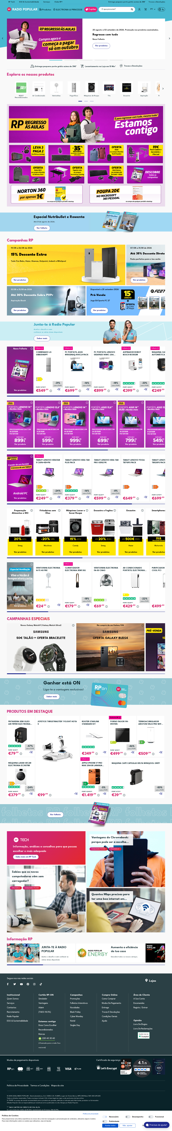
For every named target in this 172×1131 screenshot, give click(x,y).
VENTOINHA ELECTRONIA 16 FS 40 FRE (48, 569)
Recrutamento (13, 1012)
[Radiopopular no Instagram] (34, 985)
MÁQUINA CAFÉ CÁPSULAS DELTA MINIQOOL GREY (136, 763)
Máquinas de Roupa (91, 96)
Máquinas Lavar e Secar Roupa (75, 512)
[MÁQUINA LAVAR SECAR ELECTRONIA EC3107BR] (21, 776)
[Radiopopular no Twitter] (14, 985)
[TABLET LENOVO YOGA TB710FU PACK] (135, 472)
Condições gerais (109, 1017)
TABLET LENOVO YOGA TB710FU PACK (134, 461)
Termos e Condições (39, 1086)
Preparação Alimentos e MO (20, 512)
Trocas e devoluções (111, 1012)
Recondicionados (46, 1030)
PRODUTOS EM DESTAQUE (30, 712)
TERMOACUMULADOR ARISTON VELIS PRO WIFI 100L (150, 723)
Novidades (75, 1008)
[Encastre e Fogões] (103, 527)
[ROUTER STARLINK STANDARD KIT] (94, 735)
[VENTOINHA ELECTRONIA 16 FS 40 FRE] (48, 579)
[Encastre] (126, 87)
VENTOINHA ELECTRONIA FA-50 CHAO (106, 569)
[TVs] (109, 87)
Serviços (46, 2)
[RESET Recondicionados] (21, 87)
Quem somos (13, 999)
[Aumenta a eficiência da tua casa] (91, 952)
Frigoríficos (74, 96)
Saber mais (42, 338)
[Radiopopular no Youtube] (21, 985)
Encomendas (138, 1003)
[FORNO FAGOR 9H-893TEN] (122, 735)
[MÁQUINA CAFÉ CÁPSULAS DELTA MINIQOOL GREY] (136, 777)
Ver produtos (20, 280)
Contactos (11, 1008)
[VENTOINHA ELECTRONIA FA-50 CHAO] (106, 579)
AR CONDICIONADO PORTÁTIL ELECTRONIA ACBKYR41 (134, 569)
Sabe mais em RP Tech (26, 857)
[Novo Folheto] (20, 365)
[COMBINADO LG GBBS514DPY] (48, 364)
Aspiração (144, 96)
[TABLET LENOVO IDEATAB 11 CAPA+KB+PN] (48, 472)
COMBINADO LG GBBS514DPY (43, 353)
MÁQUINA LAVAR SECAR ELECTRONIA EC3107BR (19, 764)
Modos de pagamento (111, 1003)
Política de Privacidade (17, 1086)
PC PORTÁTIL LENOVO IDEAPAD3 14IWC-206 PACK (104, 353)
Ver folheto (42, 228)
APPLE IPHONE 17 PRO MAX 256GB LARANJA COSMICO (92, 764)
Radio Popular (13, 1017)
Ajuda (104, 1021)
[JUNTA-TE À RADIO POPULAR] (22, 952)
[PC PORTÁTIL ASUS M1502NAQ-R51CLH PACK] (77, 364)
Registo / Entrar (140, 1008)
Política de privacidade (90, 1114)
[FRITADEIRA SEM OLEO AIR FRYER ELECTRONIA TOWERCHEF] (21, 735)
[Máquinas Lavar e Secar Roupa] (75, 527)
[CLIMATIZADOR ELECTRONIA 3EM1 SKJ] (77, 579)
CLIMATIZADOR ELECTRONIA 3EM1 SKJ (75, 569)
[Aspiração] (144, 87)
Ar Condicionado (38, 96)
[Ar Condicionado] (38, 87)
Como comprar (109, 999)
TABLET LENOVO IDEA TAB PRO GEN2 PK (106, 461)
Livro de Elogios (140, 1024)
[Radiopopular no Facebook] (7, 985)
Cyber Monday (76, 1017)
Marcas (42, 1034)
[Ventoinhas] (56, 87)
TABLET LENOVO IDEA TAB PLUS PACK (77, 461)
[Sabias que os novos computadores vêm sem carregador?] (49, 902)
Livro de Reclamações (142, 1029)
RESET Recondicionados (21, 96)
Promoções (75, 999)
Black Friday (75, 1012)
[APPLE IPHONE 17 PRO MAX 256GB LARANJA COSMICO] (94, 776)
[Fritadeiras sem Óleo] (48, 527)
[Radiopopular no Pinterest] (28, 985)
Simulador (43, 999)
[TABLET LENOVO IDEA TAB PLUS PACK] (77, 472)
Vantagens (43, 1003)
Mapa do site (57, 1086)
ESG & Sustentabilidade (29, 2)
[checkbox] (104, 1117)
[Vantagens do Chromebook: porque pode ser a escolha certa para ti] (129, 862)
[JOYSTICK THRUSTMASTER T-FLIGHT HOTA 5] (57, 748)
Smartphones (158, 511)
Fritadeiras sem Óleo (48, 512)
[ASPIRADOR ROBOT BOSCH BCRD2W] (135, 364)
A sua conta (139, 999)
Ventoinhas (56, 96)
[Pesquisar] (132, 9)
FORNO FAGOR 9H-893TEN (119, 723)
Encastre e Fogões (103, 511)
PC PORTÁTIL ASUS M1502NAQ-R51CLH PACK (76, 353)
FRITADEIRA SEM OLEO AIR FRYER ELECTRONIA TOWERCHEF (19, 723)
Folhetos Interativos (79, 1003)
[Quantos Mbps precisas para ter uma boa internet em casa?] (129, 913)
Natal (72, 1021)
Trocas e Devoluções (157, 2)
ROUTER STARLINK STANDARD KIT (90, 723)
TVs (109, 96)
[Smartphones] (158, 527)
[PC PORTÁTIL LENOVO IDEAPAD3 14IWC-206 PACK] (106, 364)
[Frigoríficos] (74, 87)
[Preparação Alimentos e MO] (20, 527)
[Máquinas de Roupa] (91, 87)
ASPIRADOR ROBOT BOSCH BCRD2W (132, 353)
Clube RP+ (58, 2)
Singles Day (75, 1025)
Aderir (41, 1008)
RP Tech (11, 2)
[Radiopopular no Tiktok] (41, 985)
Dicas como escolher (48, 1025)
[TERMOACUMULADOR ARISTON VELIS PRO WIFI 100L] (150, 735)
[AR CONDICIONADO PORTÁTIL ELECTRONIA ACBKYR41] (135, 579)
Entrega (105, 1008)
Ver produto (20, 444)
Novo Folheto (20, 349)
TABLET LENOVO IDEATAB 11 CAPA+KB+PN (48, 461)
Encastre (126, 96)
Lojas (152, 981)
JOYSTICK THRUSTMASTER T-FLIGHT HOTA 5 (57, 723)
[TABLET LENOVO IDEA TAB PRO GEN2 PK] (106, 472)
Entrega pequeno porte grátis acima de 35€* (127, 2)
